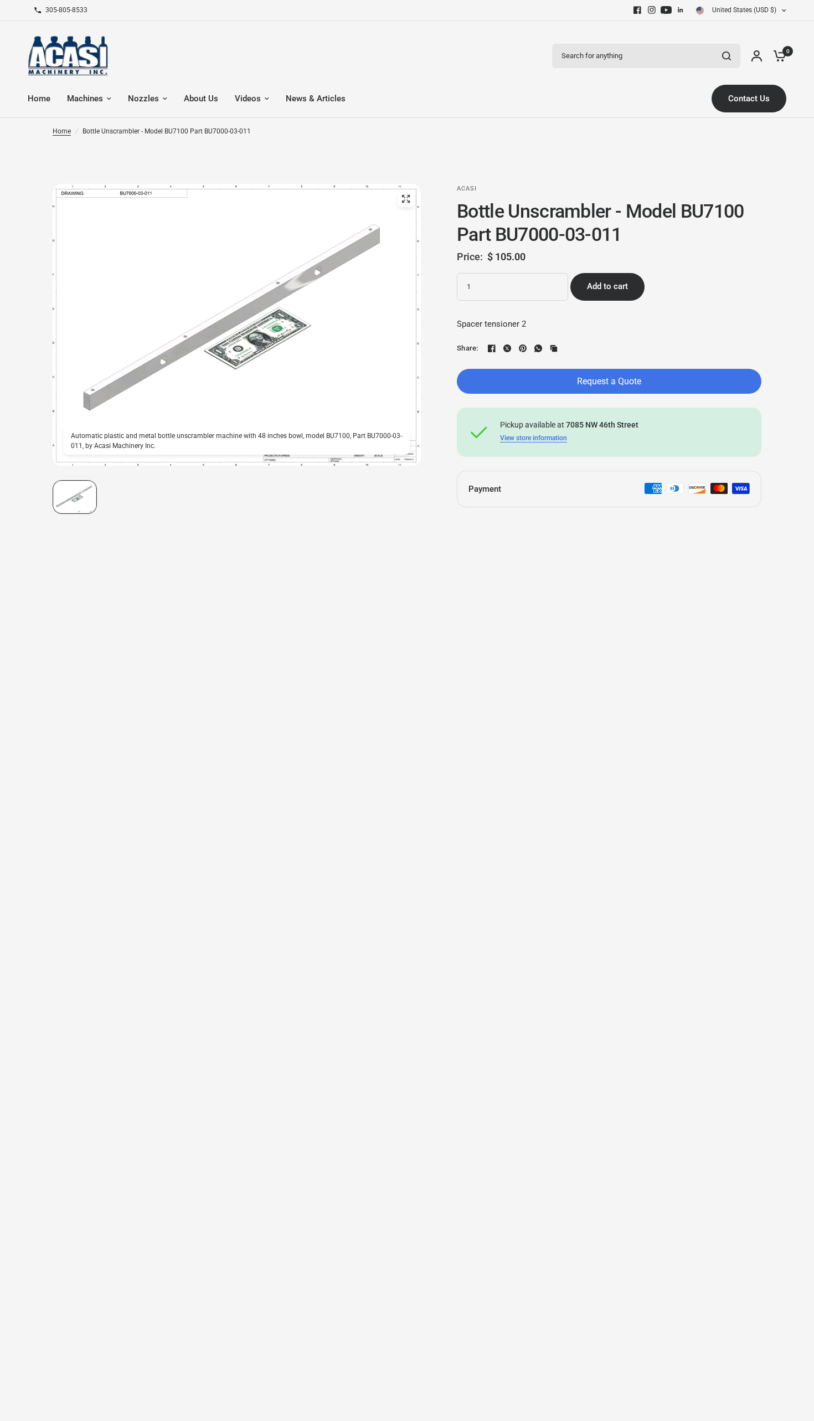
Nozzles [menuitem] (143, 99)
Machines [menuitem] (85, 99)
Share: (467, 348)
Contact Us (749, 99)
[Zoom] (406, 199)
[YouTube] (666, 10)
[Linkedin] (680, 10)
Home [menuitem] (39, 99)
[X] (507, 348)
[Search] (726, 56)
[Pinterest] (522, 348)
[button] (75, 497)
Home (62, 131)
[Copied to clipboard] (553, 348)
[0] (776, 56)
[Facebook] (637, 10)
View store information (533, 438)
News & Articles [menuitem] (316, 99)
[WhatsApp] (538, 348)
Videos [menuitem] (248, 99)
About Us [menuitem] (201, 99)
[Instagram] (652, 10)
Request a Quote (609, 381)
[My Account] (756, 56)
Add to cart (607, 286)
